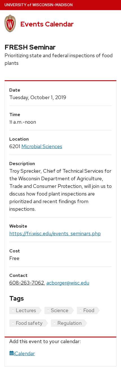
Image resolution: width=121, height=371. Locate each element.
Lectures (26, 310)
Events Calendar (47, 24)
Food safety (29, 323)
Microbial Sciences (41, 146)
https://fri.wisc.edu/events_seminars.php (55, 233)
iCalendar (24, 353)
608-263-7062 (26, 282)
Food (88, 310)
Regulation (69, 323)
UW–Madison (39, 5)
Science (59, 310)
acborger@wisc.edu (67, 282)
